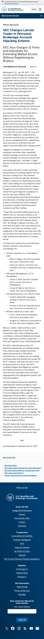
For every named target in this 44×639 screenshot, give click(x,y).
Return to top (22, 488)
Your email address (22, 607)
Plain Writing (22, 587)
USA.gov (21, 577)
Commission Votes (22, 518)
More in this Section (10, 16)
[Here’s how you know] (22, 2)
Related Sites (22, 573)
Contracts (22, 526)
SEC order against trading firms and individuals (22, 468)
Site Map (22, 594)
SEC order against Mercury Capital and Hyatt (22, 470)
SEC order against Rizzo (14, 473)
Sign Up (22, 620)
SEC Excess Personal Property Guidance (21, 559)
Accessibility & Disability (22, 536)
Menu (34, 9)
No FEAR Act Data (22, 551)
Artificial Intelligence (22, 540)
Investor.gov (21, 569)
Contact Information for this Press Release (21, 475)
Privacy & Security (22, 591)
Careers (22, 514)
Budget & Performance (22, 510)
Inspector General (22, 547)
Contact (22, 522)
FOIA (22, 544)
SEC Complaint (10, 466)
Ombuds (22, 555)
